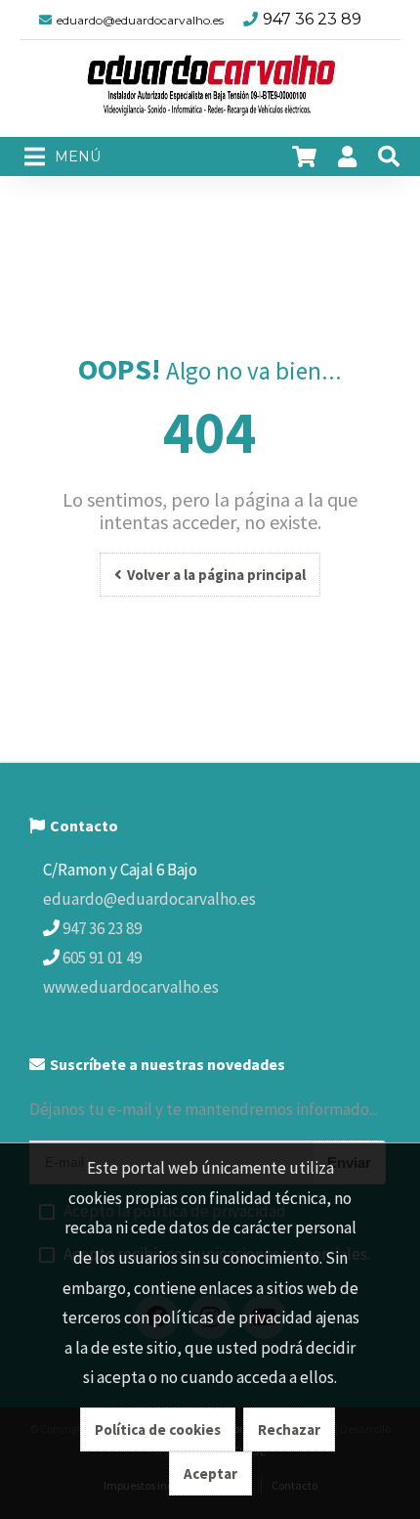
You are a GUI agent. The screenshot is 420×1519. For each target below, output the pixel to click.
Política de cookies (158, 1429)
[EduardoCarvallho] (210, 89)
